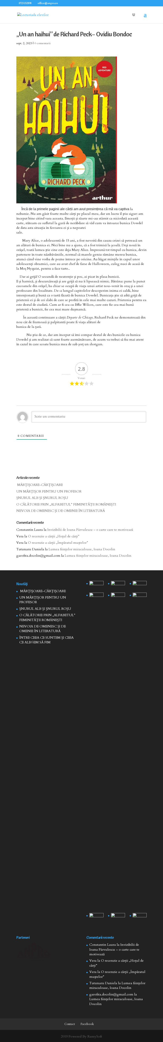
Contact (69, 1024)
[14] (118, 586)
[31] (96, 598)
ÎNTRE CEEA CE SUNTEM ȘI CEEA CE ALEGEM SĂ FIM (46, 640)
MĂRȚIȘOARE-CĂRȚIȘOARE (39, 485)
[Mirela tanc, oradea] (140, 918)
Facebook (87, 1024)
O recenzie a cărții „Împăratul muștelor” (58, 542)
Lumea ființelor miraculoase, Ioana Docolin (82, 549)
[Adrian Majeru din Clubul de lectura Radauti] (140, 598)
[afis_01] (118, 918)
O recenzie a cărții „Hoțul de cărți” (53, 536)
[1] (118, 752)
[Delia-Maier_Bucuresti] (96, 918)
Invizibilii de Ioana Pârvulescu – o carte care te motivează (90, 529)
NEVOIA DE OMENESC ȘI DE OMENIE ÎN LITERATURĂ (60, 510)
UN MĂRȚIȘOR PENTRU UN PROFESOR (49, 491)
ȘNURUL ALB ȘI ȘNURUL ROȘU (42, 498)
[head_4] (96, 586)
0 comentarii (42, 43)
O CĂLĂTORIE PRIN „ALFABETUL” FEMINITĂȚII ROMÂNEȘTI (66, 504)
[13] (140, 586)
